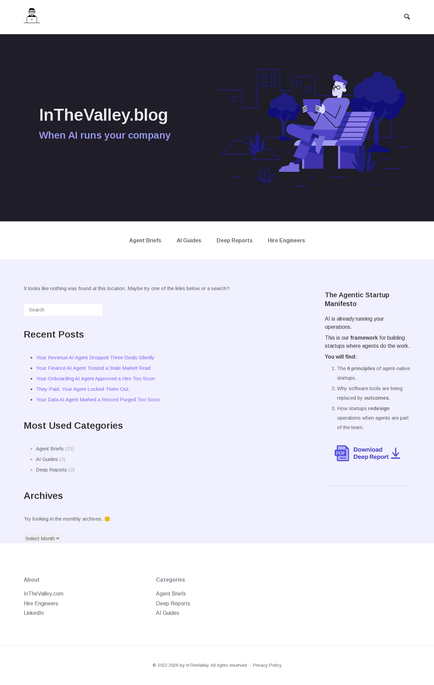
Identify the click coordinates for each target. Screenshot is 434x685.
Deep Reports (235, 240)
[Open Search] (407, 17)
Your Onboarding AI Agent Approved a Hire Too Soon (95, 378)
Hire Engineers (286, 240)
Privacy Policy (267, 665)
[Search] (87, 312)
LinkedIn (34, 613)
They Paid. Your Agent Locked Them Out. (83, 389)
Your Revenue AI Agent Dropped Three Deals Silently (95, 357)
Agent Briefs (145, 240)
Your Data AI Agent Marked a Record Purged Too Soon (98, 399)
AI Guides (189, 240)
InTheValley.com (43, 594)
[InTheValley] (32, 17)
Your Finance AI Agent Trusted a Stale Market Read (93, 368)
